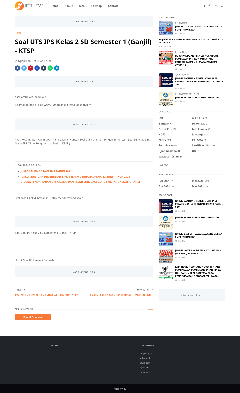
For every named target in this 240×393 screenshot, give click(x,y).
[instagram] (209, 6)
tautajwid (145, 372)
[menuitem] (54, 6)
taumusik (145, 362)
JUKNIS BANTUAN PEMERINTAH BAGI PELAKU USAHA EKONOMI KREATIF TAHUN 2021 (75, 176)
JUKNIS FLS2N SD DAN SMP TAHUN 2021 (46, 171)
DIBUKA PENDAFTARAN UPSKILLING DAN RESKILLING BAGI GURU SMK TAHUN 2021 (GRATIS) (80, 182)
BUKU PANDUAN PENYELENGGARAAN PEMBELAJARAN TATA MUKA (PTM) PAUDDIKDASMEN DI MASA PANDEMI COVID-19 (196, 60)
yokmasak (145, 358)
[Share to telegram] (56, 68)
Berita (178, 22)
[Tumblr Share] (43, 68)
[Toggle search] (222, 6)
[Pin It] (30, 68)
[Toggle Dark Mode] (216, 5)
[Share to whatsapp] (50, 68)
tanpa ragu (146, 353)
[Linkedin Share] (37, 68)
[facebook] (204, 6)
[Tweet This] (24, 68)
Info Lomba (187, 93)
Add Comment (34, 317)
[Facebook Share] (17, 68)
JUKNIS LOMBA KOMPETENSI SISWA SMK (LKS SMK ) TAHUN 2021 (198, 252)
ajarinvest (145, 367)
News (184, 22)
